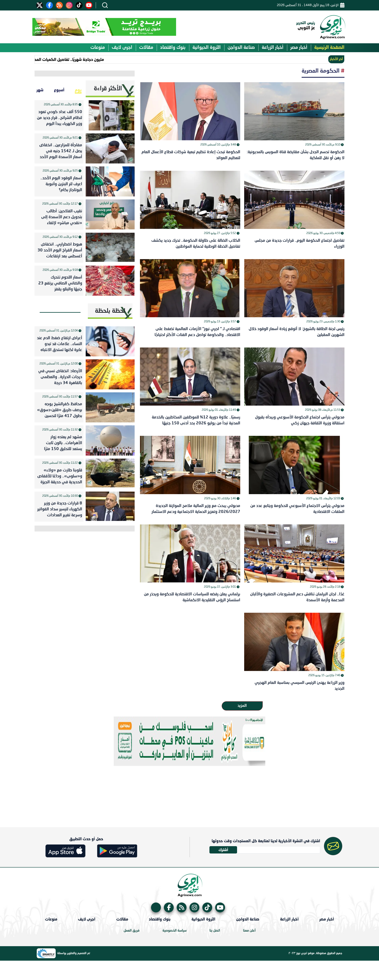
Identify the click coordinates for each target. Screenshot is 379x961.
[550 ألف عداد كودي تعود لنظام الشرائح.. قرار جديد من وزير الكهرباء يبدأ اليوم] (110, 115)
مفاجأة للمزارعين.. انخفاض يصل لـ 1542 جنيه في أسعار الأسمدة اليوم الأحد (60, 151)
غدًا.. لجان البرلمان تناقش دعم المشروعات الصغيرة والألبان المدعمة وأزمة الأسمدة (297, 597)
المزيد (242, 706)
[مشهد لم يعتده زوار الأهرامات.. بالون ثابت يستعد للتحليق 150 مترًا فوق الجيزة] (110, 440)
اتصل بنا (214, 930)
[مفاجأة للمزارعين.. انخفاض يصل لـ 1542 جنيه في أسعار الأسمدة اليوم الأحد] (110, 148)
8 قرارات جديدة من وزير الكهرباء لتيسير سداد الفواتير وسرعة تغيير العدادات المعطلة (59, 510)
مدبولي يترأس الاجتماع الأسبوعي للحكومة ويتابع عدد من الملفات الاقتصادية (297, 509)
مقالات (146, 47)
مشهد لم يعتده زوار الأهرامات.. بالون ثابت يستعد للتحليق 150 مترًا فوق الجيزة (63, 444)
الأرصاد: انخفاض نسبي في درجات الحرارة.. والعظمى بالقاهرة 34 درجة (60, 377)
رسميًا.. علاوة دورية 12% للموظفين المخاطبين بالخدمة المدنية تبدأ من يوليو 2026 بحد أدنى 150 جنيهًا (196, 420)
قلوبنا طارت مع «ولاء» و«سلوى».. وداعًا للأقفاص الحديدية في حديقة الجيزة (59, 476)
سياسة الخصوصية (174, 930)
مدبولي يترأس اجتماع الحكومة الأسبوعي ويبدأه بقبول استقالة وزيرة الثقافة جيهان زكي (299, 420)
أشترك (223, 849)
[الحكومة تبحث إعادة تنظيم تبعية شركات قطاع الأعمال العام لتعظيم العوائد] (190, 111)
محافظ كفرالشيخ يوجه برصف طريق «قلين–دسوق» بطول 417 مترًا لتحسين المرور (59, 411)
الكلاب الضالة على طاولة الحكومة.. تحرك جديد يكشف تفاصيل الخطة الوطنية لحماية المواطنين (195, 244)
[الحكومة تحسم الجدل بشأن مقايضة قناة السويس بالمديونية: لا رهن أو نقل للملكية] (294, 111)
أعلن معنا (249, 930)
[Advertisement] (189, 793)
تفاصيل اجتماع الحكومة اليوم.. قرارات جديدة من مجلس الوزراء (299, 244)
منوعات (97, 47)
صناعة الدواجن (241, 47)
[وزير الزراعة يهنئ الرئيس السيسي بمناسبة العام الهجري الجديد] (294, 642)
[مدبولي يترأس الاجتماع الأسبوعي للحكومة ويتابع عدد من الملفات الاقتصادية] (294, 465)
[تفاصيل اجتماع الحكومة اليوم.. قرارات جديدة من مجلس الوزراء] (294, 200)
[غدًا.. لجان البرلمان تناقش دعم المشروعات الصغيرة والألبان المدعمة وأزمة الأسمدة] (294, 553)
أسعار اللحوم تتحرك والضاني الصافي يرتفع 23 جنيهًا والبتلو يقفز (60, 283)
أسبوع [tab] (59, 89)
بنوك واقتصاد (173, 47)
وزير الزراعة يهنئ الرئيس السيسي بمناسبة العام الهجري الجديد (299, 686)
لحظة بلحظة (110, 311)
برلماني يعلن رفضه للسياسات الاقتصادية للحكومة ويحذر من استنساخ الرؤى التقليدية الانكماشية (192, 597)
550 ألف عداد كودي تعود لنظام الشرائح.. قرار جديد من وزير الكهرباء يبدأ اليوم (59, 118)
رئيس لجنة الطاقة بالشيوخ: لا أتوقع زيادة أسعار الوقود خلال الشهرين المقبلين (296, 332)
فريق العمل (132, 930)
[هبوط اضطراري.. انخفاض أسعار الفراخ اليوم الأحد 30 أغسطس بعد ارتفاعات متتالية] (110, 248)
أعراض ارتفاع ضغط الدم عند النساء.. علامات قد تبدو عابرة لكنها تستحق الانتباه (59, 344)
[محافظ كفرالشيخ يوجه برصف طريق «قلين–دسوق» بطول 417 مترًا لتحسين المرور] (110, 407)
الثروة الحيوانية (206, 47)
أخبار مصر (298, 47)
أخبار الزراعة (272, 47)
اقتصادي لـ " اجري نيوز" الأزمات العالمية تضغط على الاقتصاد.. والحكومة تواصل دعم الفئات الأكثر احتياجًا (197, 332)
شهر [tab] (40, 89)
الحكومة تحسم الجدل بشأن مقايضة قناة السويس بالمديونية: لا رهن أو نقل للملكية (295, 155)
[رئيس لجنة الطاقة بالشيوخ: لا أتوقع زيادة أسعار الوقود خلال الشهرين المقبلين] (294, 288)
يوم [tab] (78, 89)
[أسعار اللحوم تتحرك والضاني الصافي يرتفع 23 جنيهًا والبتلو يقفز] (110, 281)
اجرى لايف (122, 47)
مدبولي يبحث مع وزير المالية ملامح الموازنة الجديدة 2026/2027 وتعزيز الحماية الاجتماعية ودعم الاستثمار (196, 509)
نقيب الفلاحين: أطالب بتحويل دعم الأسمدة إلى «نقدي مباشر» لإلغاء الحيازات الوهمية (61, 218)
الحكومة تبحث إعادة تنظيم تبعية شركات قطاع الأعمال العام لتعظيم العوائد (191, 155)
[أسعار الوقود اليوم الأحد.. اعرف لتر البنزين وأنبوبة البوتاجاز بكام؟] (110, 181)
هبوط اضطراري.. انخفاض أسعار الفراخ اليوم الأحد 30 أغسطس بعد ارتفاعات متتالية (60, 251)
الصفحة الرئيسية (329, 47)
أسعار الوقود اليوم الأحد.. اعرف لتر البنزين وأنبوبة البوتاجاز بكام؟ (61, 184)
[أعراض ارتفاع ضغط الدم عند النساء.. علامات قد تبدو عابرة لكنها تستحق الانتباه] (110, 341)
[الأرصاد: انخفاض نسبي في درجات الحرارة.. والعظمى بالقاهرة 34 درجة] (110, 374)
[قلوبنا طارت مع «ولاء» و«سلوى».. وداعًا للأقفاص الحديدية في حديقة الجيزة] (110, 474)
